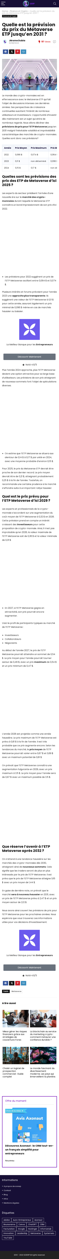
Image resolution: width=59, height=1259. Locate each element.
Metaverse (16, 991)
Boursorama (9, 1224)
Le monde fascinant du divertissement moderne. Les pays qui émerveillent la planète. (43, 1072)
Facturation (9, 1228)
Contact (7, 1190)
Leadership (22, 1233)
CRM (42, 1224)
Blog (6, 1194)
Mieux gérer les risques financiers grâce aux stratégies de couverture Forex (15, 1035)
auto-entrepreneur (22, 1220)
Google (21, 1228)
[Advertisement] (29, 245)
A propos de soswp (12, 1186)
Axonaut (38, 1220)
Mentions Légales (11, 1203)
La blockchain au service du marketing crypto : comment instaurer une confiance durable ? (43, 1035)
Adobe (7, 1220)
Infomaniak (45, 1228)
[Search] (54, 3)
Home (5, 11)
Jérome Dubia (17, 40)
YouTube (8, 1237)
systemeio (49, 1233)
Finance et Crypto (19, 11)
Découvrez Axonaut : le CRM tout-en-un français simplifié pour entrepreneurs (29, 1149)
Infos (6, 1198)
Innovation (9, 1233)
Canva (22, 1224)
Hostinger (32, 1228)
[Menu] (3, 3)
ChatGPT (32, 1224)
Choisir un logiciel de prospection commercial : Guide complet (13, 1072)
